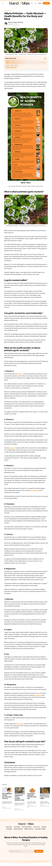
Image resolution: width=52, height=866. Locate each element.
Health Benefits (7, 10)
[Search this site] (32, 3)
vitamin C (12, 448)
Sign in (39, 3)
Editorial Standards (18, 829)
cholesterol (37, 695)
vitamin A (20, 374)
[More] (3, 3)
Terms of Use (36, 826)
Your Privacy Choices (27, 826)
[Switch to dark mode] (36, 3)
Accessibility (9, 829)
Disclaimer (43, 826)
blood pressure (33, 490)
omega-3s (21, 723)
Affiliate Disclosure (28, 829)
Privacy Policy (9, 826)
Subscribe (46, 3)
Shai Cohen (4, 808)
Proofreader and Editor (40, 829)
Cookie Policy (17, 826)
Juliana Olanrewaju (18, 22)
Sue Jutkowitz (14, 23)
